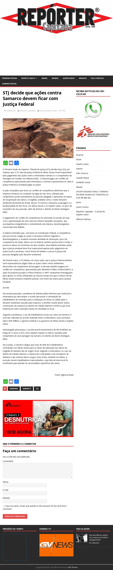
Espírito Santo (28, 78)
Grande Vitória (82, 178)
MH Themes (73, 567)
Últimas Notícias (83, 219)
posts (78, 202)
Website (6, 498)
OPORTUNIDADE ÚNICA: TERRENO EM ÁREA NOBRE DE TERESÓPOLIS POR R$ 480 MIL (92, 194)
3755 (63, 110)
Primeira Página (9, 78)
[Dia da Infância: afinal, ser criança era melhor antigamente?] (81, 541)
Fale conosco (97, 78)
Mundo (55, 78)
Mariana (14, 388)
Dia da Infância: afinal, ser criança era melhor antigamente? (98, 537)
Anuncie (83, 78)
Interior (79, 168)
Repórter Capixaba (28, 110)
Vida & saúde (83, 529)
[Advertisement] (56, 55)
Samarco (27, 388)
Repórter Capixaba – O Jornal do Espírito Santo (90, 213)
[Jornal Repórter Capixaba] (56, 32)
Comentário (8, 461)
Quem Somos (69, 78)
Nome (5, 482)
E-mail (5, 490)
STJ (37, 388)
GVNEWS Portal (9, 84)
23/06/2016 (11, 110)
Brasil (45, 78)
